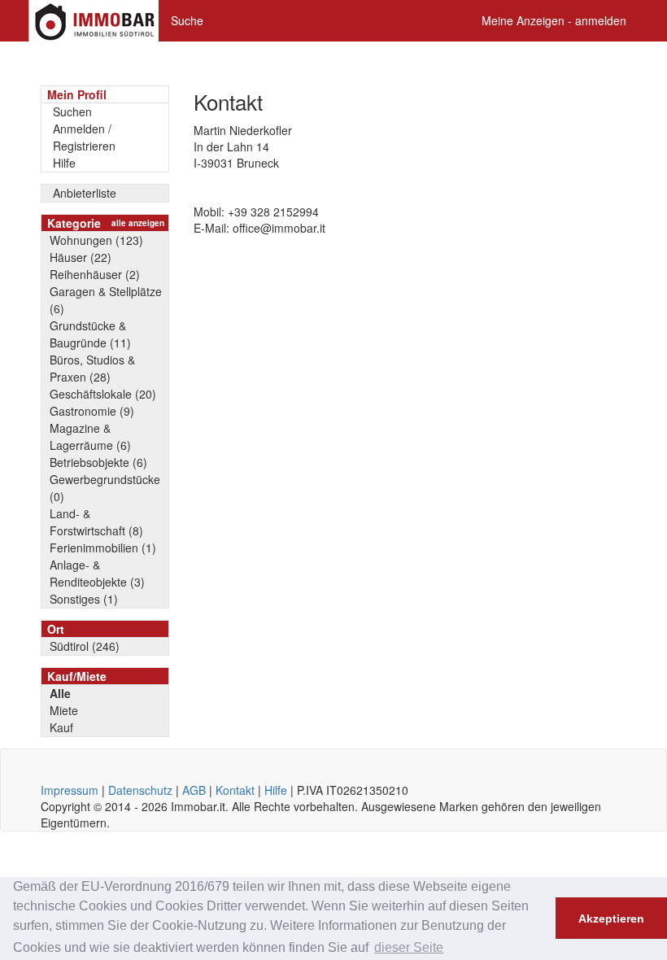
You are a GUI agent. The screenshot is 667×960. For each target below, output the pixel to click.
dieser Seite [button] (408, 947)
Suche (187, 20)
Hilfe (64, 163)
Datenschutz (140, 790)
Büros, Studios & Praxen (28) (92, 368)
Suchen (72, 111)
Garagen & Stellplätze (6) (106, 299)
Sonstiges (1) (84, 599)
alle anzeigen (137, 223)
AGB (194, 790)
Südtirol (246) (85, 646)
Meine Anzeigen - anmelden (554, 20)
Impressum (69, 790)
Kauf (61, 727)
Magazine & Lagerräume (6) (90, 436)
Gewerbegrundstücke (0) (105, 487)
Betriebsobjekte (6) (98, 462)
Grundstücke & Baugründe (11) (90, 334)
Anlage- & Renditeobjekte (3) (97, 573)
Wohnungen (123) (96, 240)
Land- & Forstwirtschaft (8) (96, 522)
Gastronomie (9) (92, 411)
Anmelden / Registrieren (84, 137)
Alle (60, 693)
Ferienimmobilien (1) (103, 547)
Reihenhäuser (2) (95, 274)
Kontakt (235, 790)
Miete (64, 710)
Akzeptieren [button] (611, 918)
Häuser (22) (80, 257)
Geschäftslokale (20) (103, 394)
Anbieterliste (84, 193)
